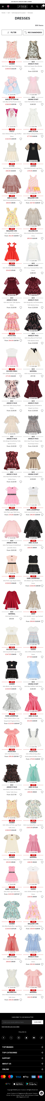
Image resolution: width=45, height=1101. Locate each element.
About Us (6, 1064)
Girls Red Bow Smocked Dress (12, 268)
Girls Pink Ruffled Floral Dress (33, 926)
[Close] (43, 1)
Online (5, 1069)
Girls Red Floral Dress (11, 616)
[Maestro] (10, 1077)
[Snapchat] (26, 1037)
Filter (13, 32)
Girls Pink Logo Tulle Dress (12, 512)
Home (3, 13)
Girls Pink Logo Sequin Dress (12, 580)
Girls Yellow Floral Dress (12, 233)
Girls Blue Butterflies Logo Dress (12, 926)
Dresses (30, 13)
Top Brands (7, 1047)
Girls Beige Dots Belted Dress (33, 476)
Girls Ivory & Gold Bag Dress (11, 859)
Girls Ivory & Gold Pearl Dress (12, 168)
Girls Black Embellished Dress (33, 545)
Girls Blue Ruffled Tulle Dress (33, 686)
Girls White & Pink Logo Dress (12, 373)
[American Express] (34, 1077)
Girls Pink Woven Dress (12, 754)
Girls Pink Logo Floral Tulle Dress (12, 66)
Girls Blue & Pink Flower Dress (12, 102)
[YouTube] (33, 1037)
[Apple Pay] (26, 1077)
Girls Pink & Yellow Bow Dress (33, 200)
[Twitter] (11, 1037)
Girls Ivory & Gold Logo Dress (33, 512)
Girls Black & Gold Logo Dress (33, 168)
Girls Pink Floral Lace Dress (33, 994)
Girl (9, 13)
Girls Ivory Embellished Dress (33, 373)
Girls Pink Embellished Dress (11, 200)
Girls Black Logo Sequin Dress (12, 686)
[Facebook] (3, 1037)
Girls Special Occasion (19, 13)
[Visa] (18, 1077)
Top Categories (9, 1052)
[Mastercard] (3, 1077)
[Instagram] (18, 1037)
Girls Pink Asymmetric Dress (33, 718)
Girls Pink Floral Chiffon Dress (12, 338)
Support (6, 1058)
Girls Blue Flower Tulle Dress (33, 789)
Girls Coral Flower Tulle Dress (12, 959)
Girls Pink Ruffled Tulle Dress (33, 102)
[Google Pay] (8, 1084)
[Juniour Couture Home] (22, 6)
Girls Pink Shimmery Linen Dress (33, 859)
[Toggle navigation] (3, 6)
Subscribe (37, 1022)
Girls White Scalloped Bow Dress (33, 134)
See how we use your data (10, 1027)
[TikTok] (41, 1037)
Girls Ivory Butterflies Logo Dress (33, 825)
